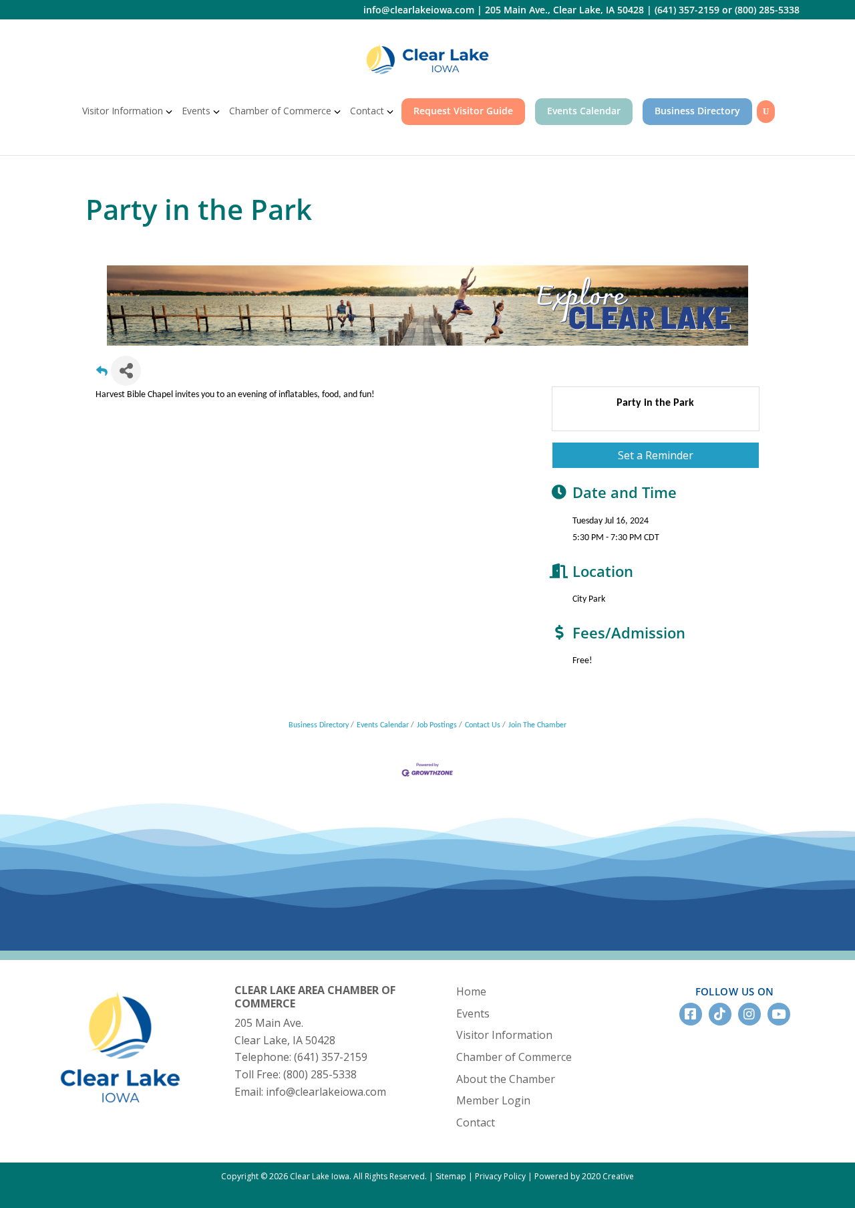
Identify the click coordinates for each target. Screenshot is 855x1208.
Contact (367, 110)
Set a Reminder (655, 455)
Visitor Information (122, 110)
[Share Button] (126, 371)
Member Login (493, 1100)
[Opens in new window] (427, 59)
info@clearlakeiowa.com (418, 9)
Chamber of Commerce (280, 110)
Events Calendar (584, 110)
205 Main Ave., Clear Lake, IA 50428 (564, 9)
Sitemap (451, 1176)
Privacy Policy (500, 1176)
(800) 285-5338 (767, 9)
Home (471, 991)
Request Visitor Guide (463, 110)
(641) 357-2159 (687, 9)
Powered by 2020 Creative (584, 1176)
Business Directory (697, 110)
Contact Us (482, 725)
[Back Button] (102, 375)
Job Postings (437, 725)
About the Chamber (505, 1079)
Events (196, 110)
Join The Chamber (537, 725)
